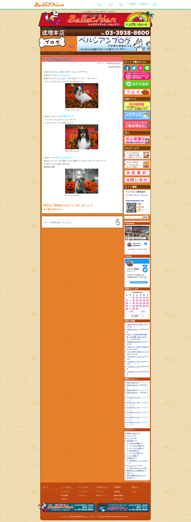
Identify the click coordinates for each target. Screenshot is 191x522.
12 (144, 300)
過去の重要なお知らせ (134, 475)
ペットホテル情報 (135, 446)
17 (137, 303)
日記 (128, 473)
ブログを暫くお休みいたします (138, 352)
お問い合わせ (138, 24)
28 (127, 309)
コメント (143, 210)
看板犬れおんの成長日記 (135, 470)
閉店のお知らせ (132, 329)
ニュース (130, 438)
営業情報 (130, 441)
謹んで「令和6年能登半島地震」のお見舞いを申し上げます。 (137, 336)
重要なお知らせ (132, 433)
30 (134, 309)
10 (137, 300)
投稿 (142, 207)
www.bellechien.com (135, 201)
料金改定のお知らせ (134, 342)
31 (137, 309)
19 (144, 303)
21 (127, 306)
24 (137, 306)
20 (147, 303)
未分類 (129, 478)
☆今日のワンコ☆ (133, 357)
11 (140, 300)
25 (140, 306)
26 (144, 306)
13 (147, 300)
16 (134, 303)
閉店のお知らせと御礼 (135, 324)
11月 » (143, 311)
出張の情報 (133, 451)
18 (140, 303)
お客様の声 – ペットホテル (138, 461)
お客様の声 (131, 458)
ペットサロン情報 (135, 448)
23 (134, 306)
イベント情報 (131, 456)
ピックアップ (131, 465)
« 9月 (131, 311)
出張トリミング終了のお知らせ (138, 347)
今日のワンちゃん (114, 63)
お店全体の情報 (134, 443)
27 (147, 306)
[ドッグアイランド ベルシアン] (49, 4)
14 (127, 303)
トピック (130, 436)
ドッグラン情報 (134, 453)
